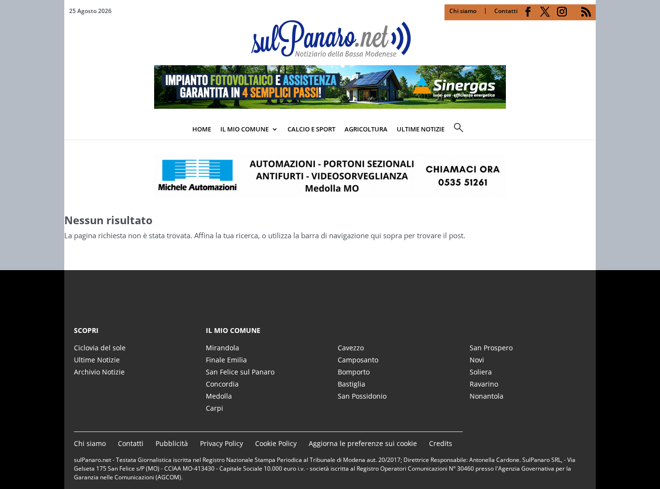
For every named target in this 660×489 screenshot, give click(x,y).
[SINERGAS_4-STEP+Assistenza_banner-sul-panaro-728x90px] (330, 106)
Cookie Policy (276, 443)
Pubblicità (172, 443)
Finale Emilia (226, 359)
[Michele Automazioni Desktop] (330, 176)
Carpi (214, 408)
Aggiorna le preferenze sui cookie (363, 443)
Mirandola (222, 347)
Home (201, 129)
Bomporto (354, 371)
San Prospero (491, 347)
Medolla (219, 396)
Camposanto (358, 359)
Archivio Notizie (99, 371)
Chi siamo (462, 11)
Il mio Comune (244, 129)
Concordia (222, 383)
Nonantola (486, 396)
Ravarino (484, 383)
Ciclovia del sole (100, 347)
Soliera (481, 371)
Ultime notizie (421, 129)
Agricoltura (365, 129)
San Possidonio (362, 396)
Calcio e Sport (311, 129)
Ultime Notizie (97, 359)
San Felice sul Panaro (240, 371)
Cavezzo (351, 347)
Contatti (505, 11)
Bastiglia (351, 383)
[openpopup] (588, 130)
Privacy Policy (221, 443)
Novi (477, 359)
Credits (440, 443)
